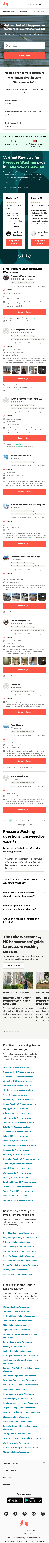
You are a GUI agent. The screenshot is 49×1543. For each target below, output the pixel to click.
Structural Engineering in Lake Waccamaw (22, 1438)
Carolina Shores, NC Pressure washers (20, 1182)
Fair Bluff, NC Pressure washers (17, 1168)
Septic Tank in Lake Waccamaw (17, 1329)
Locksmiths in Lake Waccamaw (17, 1351)
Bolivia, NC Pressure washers (16, 1177)
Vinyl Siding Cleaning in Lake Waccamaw (21, 1237)
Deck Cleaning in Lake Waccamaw (18, 1233)
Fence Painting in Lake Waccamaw (18, 1246)
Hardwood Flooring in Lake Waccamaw (20, 1447)
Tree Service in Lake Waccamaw (17, 1320)
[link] (8, 233)
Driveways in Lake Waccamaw (16, 1242)
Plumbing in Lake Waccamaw (16, 1306)
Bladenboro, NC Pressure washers (18, 1099)
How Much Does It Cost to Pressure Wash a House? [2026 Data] (17, 1000)
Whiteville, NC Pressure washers (17, 1081)
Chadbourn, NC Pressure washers (18, 1090)
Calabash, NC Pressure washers (17, 1186)
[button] (7, 370)
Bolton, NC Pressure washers (16, 1067)
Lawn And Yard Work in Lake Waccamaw (21, 1412)
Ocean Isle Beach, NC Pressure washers (21, 1159)
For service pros (9, 1470)
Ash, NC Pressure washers (15, 1095)
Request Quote (24, 312)
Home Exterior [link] (8, 11)
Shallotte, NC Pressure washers (17, 1154)
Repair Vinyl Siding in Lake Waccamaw (20, 1265)
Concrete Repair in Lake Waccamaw (19, 1256)
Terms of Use (18, 1530)
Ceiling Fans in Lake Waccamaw (17, 1433)
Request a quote (14, 242)
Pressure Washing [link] (24, 11)
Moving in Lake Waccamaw (15, 1389)
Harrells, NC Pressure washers (17, 1150)
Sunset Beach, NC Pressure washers (19, 1191)
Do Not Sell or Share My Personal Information (24, 1537)
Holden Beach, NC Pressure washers (19, 1104)
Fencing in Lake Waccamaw (15, 1346)
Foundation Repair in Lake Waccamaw (20, 1375)
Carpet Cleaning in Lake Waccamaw (19, 1407)
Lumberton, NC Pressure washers (18, 1200)
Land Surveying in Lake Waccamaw (19, 1398)
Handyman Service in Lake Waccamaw (20, 1403)
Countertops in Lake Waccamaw (17, 1342)
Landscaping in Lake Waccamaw (17, 1421)
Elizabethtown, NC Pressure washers (19, 1145)
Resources (7, 1477)
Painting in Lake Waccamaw (15, 1269)
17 (38, 820)
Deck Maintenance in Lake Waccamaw (20, 1260)
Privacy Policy (31, 1530)
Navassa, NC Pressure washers (17, 1131)
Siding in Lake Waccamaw (14, 1325)
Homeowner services (11, 1463)
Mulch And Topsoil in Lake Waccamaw (20, 1384)
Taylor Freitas (10, 993)
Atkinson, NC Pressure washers (17, 1113)
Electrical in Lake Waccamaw (16, 1417)
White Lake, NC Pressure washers (18, 1140)
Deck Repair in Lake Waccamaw (17, 1274)
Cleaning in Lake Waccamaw (16, 1311)
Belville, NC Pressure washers (16, 1127)
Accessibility (24, 1534)
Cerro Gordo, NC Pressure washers (18, 1122)
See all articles (13, 965)
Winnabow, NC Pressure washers (18, 1173)
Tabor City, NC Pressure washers (18, 1117)
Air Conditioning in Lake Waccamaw (19, 1316)
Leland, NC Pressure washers (16, 1136)
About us (6, 1484)
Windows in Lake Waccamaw (16, 1443)
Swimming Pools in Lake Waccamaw (19, 1380)
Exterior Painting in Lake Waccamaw (19, 1251)
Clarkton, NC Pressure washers (17, 1085)
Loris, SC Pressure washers (15, 1195)
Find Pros (24, 55)
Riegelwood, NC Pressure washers (18, 1072)
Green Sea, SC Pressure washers (17, 1163)
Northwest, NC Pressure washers (18, 1076)
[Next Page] (44, 820)
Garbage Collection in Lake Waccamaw (20, 1355)
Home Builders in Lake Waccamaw (18, 1394)
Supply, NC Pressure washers (16, 1108)
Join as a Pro (32, 4)
